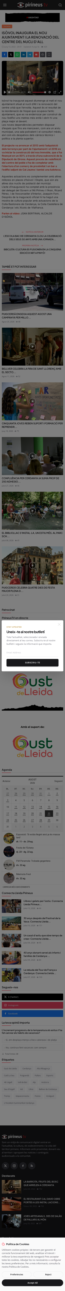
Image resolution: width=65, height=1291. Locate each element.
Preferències (16, 1274)
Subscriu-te (32, 662)
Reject (48, 1274)
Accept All (33, 1282)
